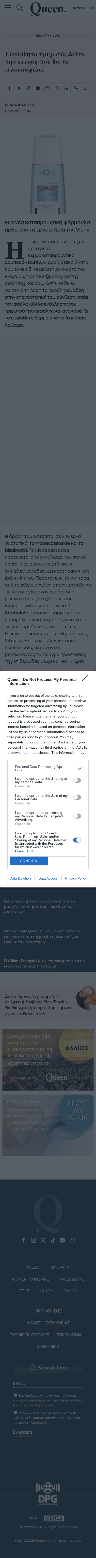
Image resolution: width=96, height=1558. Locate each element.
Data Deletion (20, 878)
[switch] (77, 780)
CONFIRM (29, 861)
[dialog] (48, 779)
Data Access (48, 878)
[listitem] (48, 768)
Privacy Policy (76, 878)
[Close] (86, 680)
